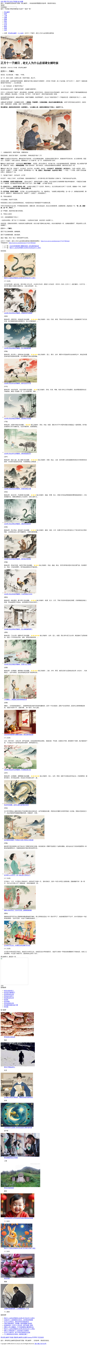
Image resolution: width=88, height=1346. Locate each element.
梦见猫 (6, 1006)
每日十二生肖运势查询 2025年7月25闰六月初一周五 (19, 1248)
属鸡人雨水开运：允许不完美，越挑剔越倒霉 (18, 910)
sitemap (30, 1337)
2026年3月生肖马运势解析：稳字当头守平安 (17, 383)
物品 (5, 21)
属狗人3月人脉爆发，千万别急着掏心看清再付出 (19, 1327)
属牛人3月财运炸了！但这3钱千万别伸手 (16, 1330)
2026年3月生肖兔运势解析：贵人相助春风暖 (17, 348)
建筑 (5, 26)
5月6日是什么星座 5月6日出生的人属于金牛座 (18, 1127)
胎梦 (5, 14)
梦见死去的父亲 (9, 998)
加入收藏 (20, 1)
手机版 (15, 1)
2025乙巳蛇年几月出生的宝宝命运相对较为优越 (18, 1218)
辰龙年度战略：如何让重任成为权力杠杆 (16, 805)
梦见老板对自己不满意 (11, 1157)
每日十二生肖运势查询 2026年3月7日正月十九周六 (19, 1318)
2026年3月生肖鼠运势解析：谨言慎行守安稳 (17, 418)
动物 (5, 17)
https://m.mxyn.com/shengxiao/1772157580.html (22, 243)
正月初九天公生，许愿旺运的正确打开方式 (17, 945)
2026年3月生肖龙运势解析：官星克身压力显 (17, 488)
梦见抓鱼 (7, 1001)
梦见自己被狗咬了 (9, 992)
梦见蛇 (6, 999)
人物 (5, 15)
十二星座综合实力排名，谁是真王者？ (16, 1334)
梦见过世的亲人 (9, 990)
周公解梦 (7, 12)
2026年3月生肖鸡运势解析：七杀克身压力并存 (18, 594)
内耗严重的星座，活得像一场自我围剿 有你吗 (18, 1323)
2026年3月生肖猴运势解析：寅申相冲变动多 (17, 559)
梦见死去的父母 (9, 994)
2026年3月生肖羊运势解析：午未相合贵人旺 (17, 769)
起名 (11, 1)
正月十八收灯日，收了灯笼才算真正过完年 (17, 1332)
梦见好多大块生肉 (9, 1037)
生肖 (2, 1)
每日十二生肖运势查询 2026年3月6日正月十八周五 (19, 1329)
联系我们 (35, 1337)
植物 (5, 19)
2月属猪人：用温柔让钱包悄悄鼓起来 (15, 699)
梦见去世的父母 (9, 1003)
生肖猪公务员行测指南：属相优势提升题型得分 (18, 1097)
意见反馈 (41, 1337)
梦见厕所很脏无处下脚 (11, 1005)
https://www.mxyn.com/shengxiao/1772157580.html (55, 241)
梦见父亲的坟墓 (9, 1188)
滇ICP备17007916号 (40, 1343)
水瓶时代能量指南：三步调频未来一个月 (16, 1308)
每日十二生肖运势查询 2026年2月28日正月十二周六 (25, 247)
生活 (5, 24)
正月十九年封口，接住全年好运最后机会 (16, 1321)
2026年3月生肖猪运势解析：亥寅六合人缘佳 (17, 664)
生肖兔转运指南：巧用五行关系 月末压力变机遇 (18, 840)
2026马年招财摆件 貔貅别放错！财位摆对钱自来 (24, 246)
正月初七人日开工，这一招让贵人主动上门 (17, 875)
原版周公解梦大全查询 (21, 1337)
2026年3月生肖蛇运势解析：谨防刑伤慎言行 (17, 524)
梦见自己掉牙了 (9, 996)
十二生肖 (20, 33)
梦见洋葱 (7, 1278)
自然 (5, 30)
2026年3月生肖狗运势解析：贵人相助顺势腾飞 (18, 629)
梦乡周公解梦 (12, 33)
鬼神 (5, 28)
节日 (8, 1)
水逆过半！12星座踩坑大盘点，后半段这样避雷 (18, 1320)
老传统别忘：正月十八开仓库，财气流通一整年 (18, 1325)
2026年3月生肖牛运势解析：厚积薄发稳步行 (17, 453)
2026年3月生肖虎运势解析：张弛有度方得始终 (18, 313)
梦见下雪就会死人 (9, 1067)
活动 (5, 23)
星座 (5, 1)
